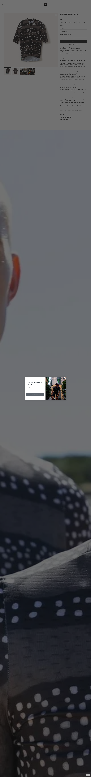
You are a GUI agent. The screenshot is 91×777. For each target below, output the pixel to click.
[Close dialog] (65, 378)
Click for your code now (35, 394)
